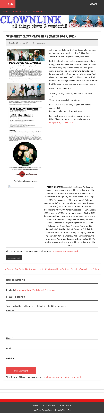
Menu (10, 3)
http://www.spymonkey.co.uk (65, 251)
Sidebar (93, 3)
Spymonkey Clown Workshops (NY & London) (35, 290)
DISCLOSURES (38, 11)
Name (9, 338)
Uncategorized (14, 258)
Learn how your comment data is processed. (61, 377)
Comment (11, 310)
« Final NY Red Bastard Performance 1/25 (24, 269)
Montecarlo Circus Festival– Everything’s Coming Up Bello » (72, 269)
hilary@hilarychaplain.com (61, 122)
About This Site (20, 11)
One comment (39, 43)
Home (5, 11)
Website (10, 358)
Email (9, 348)
